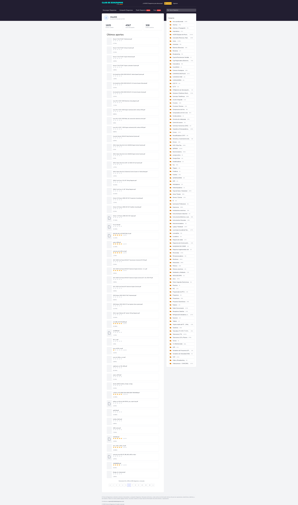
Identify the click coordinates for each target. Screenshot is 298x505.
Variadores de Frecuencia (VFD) (181, 350)
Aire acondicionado (178, 21)
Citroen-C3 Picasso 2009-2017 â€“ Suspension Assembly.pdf (128, 198)
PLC (174, 288)
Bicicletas (175, 51)
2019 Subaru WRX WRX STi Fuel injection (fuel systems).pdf (128, 304)
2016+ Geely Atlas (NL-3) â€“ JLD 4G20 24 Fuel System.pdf (127, 163)
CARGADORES (177, 80)
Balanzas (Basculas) (178, 47)
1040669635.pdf (117, 463)
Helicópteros (176, 184)
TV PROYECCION (177, 344)
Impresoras (176, 207)
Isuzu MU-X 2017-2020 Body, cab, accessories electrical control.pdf (129, 118)
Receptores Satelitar (178, 311)
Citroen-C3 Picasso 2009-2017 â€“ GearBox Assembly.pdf (127, 207)
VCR (174, 357)
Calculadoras (176, 64)
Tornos (175, 341)
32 (146, 485)
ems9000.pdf (116, 331)
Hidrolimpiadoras (177, 188)
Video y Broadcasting (178, 360)
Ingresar (175, 3)
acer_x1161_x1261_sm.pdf (119, 445)
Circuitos (175, 103)
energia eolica (176, 155)
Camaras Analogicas (178, 70)
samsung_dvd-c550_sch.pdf (120, 251)
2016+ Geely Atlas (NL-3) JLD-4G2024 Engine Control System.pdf (129, 145)
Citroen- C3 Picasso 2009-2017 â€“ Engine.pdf (124, 216)
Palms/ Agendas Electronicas (181, 282)
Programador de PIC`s (179, 292)
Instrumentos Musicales (179, 220)
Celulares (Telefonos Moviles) (181, 93)
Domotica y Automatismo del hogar (181, 139)
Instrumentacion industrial (180, 214)
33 (149, 485)
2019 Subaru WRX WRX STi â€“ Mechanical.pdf (124, 295)
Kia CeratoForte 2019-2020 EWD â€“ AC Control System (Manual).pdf (130, 83)
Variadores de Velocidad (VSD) (181, 354)
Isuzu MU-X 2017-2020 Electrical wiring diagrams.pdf (126, 101)
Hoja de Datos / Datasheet (180, 191)
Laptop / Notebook (178, 227)
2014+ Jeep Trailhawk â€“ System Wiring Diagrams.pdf (126, 313)
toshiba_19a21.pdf (117, 419)
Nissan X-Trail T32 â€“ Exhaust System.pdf (123, 48)
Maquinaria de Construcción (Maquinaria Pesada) (181, 243)
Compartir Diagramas (126, 10)
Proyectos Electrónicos (179, 302)
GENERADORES (177, 178)
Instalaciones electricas (179, 210)
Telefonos (175, 328)
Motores (175, 266)
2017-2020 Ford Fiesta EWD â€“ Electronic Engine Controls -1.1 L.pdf (130, 269)
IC (173, 201)
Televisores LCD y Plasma (180, 337)
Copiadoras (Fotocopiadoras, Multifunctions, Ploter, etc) (181, 129)
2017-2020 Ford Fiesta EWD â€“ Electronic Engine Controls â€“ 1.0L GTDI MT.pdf (133, 277)
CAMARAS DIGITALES (179, 74)
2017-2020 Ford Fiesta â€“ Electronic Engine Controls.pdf (127, 286)
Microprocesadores (178, 256)
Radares (175, 305)
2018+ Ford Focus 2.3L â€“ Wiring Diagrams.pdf (125, 180)
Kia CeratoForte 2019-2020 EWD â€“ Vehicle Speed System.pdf (128, 74)
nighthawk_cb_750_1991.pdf (120, 366)
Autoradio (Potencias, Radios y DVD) (181, 38)
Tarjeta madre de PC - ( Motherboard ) (181, 324)
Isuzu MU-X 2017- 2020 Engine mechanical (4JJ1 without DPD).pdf (129, 127)
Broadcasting (176, 54)
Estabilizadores (177, 161)
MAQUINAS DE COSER (179, 246)
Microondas (176, 253)
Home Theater (177, 194)
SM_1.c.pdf (115, 339)
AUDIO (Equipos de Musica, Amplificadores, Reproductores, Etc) (180, 34)
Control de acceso (178, 122)
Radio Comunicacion (178, 308)
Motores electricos (178, 269)
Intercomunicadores (178, 223)
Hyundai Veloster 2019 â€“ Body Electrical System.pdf (126, 136)
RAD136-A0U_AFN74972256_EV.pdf (122, 233)
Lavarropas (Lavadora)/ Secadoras (181, 230)
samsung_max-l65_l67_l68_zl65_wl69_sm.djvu (124, 454)
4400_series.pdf (117, 428)
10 (142, 485)
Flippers (175, 168)
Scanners (175, 318)
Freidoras (175, 171)
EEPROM (175, 148)
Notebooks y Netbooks (179, 272)
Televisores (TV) (177, 334)
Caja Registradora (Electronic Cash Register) (181, 60)
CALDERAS (176, 67)
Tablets (175, 321)
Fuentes (175, 174)
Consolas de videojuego (179, 119)
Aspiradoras (176, 31)
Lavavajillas (176, 233)
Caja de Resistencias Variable (181, 57)
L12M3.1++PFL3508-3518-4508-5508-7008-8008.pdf (126, 392)
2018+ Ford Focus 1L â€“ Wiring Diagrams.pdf (124, 189)
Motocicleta (176, 262)
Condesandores (177, 116)
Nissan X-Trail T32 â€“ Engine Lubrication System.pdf (126, 65)
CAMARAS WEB (177, 77)
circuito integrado (177, 100)
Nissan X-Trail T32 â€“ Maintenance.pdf (122, 39)
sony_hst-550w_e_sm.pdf (119, 357)
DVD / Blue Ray (177, 145)
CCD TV (175, 83)
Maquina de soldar (178, 240)
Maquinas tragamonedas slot (181, 249)
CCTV (174, 87)
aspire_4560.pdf (117, 242)
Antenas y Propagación (179, 28)
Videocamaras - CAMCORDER (181, 363)
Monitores (175, 259)
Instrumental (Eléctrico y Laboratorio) (181, 217)
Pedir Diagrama (143, 10)
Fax (174, 165)
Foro (157, 10)
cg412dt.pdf (116, 410)
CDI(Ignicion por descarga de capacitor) (181, 90)
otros (174, 279)
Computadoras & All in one (180, 113)
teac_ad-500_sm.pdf (118, 348)
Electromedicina (177, 152)
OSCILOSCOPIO (177, 275)
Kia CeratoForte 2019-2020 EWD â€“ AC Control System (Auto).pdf (129, 92)
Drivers (175, 142)
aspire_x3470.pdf (117, 375)
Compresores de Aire (179, 109)
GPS (174, 181)
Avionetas (175, 44)
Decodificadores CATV (179, 135)
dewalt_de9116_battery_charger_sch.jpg (122, 384)
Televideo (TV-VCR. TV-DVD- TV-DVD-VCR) (181, 331)
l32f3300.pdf (116, 437)
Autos (174, 41)
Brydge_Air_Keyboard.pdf (119, 472)
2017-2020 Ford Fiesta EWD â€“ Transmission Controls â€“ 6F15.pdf (130, 260)
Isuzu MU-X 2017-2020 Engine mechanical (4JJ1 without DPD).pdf (129, 110)
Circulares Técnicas (178, 106)
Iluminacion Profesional (179, 204)
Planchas (175, 285)
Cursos (175, 132)
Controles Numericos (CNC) (180, 126)
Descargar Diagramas (109, 10)
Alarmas (175, 25)
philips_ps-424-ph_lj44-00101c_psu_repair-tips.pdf (125, 401)
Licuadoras (176, 236)
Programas (176, 295)
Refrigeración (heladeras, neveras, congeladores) (181, 315)
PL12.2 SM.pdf (116, 224)
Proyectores (176, 298)
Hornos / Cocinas (177, 197)
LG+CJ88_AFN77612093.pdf (120, 322)
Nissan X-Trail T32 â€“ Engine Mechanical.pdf (124, 56)
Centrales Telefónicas (179, 96)
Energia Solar (176, 158)
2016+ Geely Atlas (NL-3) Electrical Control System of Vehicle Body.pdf (130, 171)
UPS (174, 347)
